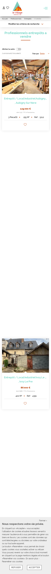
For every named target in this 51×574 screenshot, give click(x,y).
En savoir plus (32, 558)
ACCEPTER (34, 567)
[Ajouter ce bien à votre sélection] (25, 125)
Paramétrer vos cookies (12, 561)
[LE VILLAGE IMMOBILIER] (17, 8)
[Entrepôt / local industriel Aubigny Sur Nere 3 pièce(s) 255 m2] (25, 77)
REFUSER (16, 567)
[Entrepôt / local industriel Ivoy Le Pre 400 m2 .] (25, 355)
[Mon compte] (4, 8)
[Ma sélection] (7, 8)
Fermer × (43, 520)
